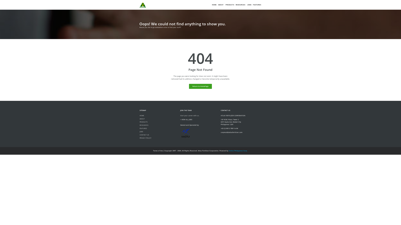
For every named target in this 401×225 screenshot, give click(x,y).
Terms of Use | (158, 151)
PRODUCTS (230, 5)
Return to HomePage (200, 86)
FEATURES (257, 5)
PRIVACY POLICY (145, 138)
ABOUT (221, 5)
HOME (214, 5)
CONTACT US (144, 135)
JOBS (249, 5)
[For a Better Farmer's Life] (142, 5)
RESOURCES (240, 5)
